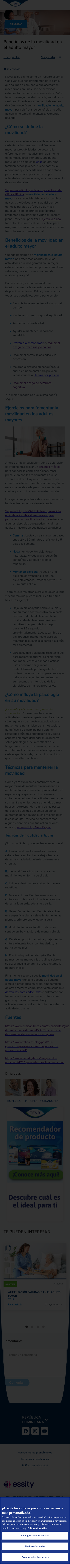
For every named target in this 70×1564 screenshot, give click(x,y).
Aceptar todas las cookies (35, 1557)
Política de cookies (37, 1528)
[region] (35, 1530)
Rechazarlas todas (35, 1546)
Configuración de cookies (35, 1535)
